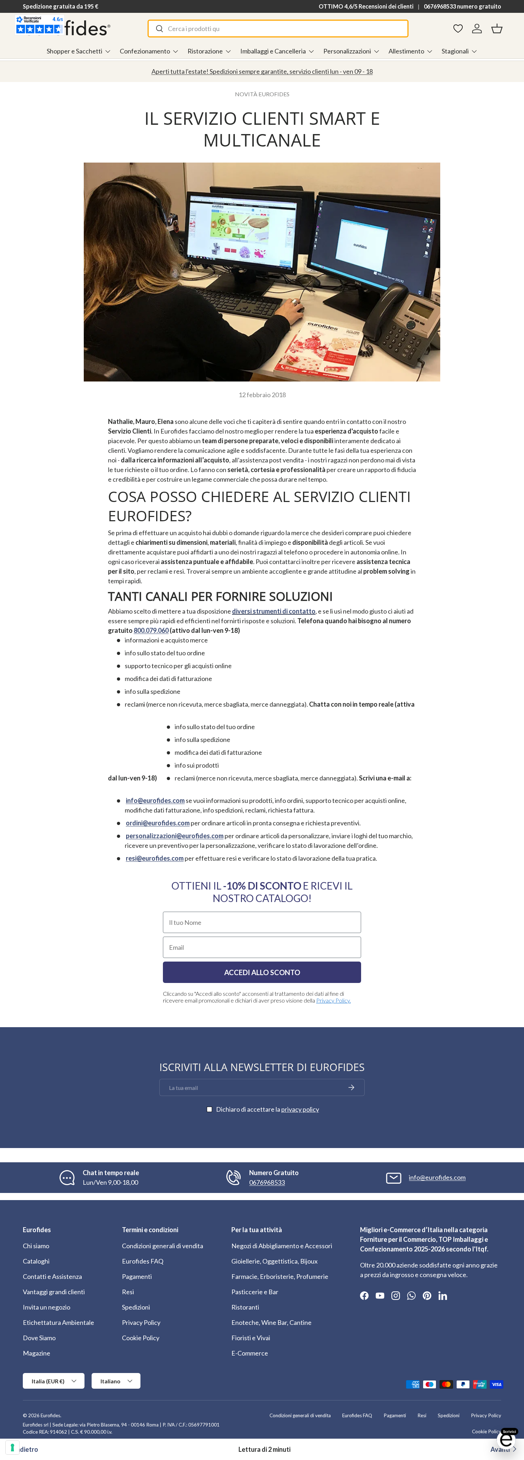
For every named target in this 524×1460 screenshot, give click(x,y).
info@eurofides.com (437, 1177)
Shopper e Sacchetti (74, 51)
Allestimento (406, 51)
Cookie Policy (140, 1338)
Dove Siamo (39, 1338)
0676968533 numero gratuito (462, 6)
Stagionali (455, 51)
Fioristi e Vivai (250, 1338)
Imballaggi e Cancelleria (273, 51)
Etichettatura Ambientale (58, 1322)
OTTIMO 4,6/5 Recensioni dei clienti (366, 6)
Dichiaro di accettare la (267, 1109)
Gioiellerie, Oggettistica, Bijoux (274, 1261)
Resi (128, 1292)
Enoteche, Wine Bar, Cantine (271, 1322)
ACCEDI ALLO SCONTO (262, 972)
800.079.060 (151, 630)
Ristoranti (245, 1307)
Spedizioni (136, 1307)
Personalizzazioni (347, 51)
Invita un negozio (46, 1307)
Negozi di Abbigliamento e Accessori (281, 1246)
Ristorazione (205, 51)
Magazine (36, 1353)
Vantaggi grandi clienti (54, 1292)
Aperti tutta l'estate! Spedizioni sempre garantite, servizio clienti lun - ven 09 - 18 (262, 71)
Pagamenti (137, 1276)
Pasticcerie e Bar (254, 1292)
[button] (497, 28)
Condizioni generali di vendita (162, 1246)
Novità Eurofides (262, 94)
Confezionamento (145, 51)
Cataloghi (36, 1261)
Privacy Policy (141, 1322)
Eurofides (50, 1415)
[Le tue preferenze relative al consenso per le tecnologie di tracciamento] (12, 1447)
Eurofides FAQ (142, 1261)
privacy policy (300, 1109)
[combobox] (278, 28)
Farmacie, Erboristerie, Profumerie (279, 1276)
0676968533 (267, 1182)
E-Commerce (249, 1353)
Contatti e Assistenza (52, 1276)
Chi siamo (36, 1246)
